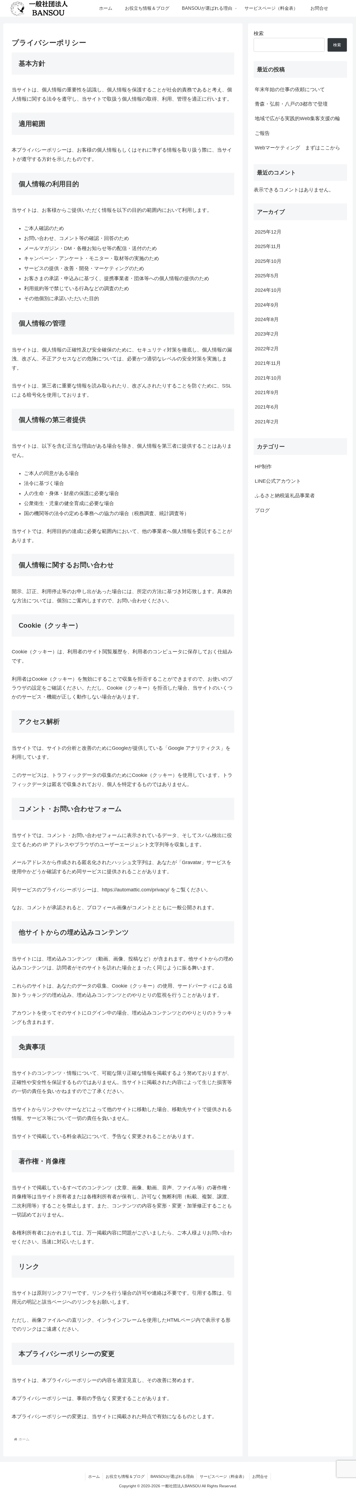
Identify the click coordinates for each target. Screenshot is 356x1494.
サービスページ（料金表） (223, 1476)
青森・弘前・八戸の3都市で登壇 (291, 104)
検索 (259, 33)
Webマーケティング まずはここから (297, 148)
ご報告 (262, 133)
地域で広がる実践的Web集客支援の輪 (297, 118)
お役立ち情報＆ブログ (125, 1476)
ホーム (94, 1476)
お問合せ (260, 1476)
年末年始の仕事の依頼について (290, 89)
